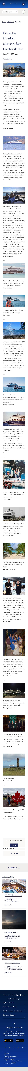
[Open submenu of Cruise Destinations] (24, 1008)
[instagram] (22, 1047)
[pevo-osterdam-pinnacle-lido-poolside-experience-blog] (14, 880)
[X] (14, 853)
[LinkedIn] (17, 853)
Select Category (8, 11)
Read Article (8, 905)
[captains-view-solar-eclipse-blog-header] (14, 910)
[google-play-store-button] (8, 1040)
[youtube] (9, 1047)
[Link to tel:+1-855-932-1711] (23, 4)
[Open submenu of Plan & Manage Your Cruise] (24, 1012)
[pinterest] (18, 1047)
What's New (10, 22)
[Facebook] (11, 853)
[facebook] (5, 1047)
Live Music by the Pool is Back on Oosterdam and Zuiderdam (12, 900)
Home (4, 22)
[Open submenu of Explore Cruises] (24, 1004)
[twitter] (14, 1047)
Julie (12, 53)
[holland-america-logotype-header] (14, 4)
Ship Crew (16, 932)
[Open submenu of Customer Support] (24, 1017)
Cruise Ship (7, 59)
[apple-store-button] (19, 1040)
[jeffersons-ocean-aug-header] (14, 947)
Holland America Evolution (13, 896)
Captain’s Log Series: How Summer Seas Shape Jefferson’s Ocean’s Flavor (13, 967)
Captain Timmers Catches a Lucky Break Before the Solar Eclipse (12, 937)
